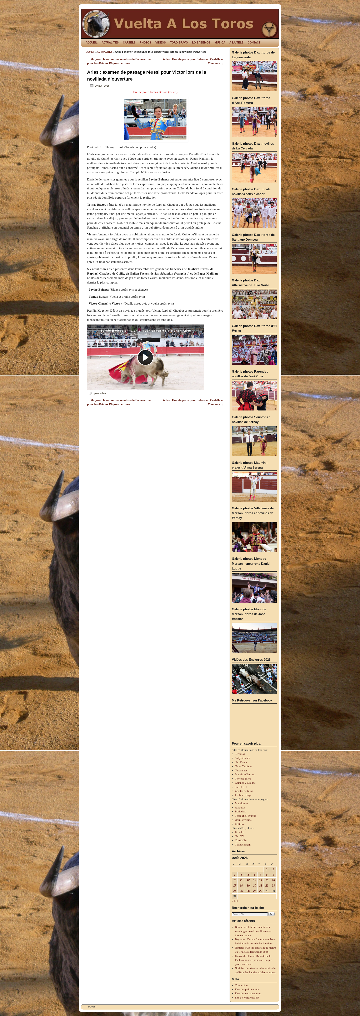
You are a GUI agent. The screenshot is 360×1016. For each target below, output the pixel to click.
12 (248, 880)
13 (254, 880)
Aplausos (240, 807)
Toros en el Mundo (245, 815)
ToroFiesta (241, 762)
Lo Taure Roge (243, 795)
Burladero (240, 811)
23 (273, 885)
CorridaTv (241, 840)
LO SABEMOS (201, 42)
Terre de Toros (243, 778)
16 (273, 880)
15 (266, 880)
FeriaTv (239, 832)
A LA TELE (236, 42)
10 (234, 880)
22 (266, 885)
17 (234, 885)
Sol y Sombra (242, 758)
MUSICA (220, 42)
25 (241, 891)
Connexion (241, 985)
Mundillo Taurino (245, 774)
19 (248, 885)
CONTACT (254, 42)
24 (234, 891)
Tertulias (240, 753)
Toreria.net (241, 770)
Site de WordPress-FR (247, 997)
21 (260, 885)
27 (254, 891)
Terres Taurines (243, 766)
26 (248, 891)
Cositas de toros (244, 790)
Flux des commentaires (248, 993)
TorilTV (239, 836)
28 (260, 891)
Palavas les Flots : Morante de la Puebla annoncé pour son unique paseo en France (253, 960)
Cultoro (239, 824)
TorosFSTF (241, 786)
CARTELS (129, 42)
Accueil (90, 51)
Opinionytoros (243, 819)
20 (254, 885)
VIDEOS (160, 42)
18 (241, 885)
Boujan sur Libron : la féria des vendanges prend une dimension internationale (253, 931)
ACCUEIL (92, 42)
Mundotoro (241, 803)
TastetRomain (243, 844)
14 (260, 880)
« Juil (235, 901)
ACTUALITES (110, 42)
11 (241, 880)
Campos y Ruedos (245, 782)
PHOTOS (145, 42)
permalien (100, 393)
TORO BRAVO (179, 42)
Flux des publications (247, 989)
